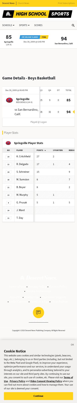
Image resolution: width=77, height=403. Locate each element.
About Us (15, 297)
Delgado (22, 164)
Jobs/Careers (18, 302)
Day (19, 218)
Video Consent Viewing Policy (46, 381)
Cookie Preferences (39, 291)
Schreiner (22, 172)
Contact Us (31, 297)
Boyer (21, 187)
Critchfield (23, 156)
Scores (38, 25)
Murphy (22, 195)
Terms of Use (17, 287)
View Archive (60, 302)
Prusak (21, 202)
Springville (8, 42)
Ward (20, 210)
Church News (23, 3)
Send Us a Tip (39, 302)
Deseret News (8, 3)
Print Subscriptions (66, 3)
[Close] (72, 345)
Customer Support (54, 297)
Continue (38, 396)
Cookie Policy (58, 287)
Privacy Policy (37, 287)
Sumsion (22, 179)
